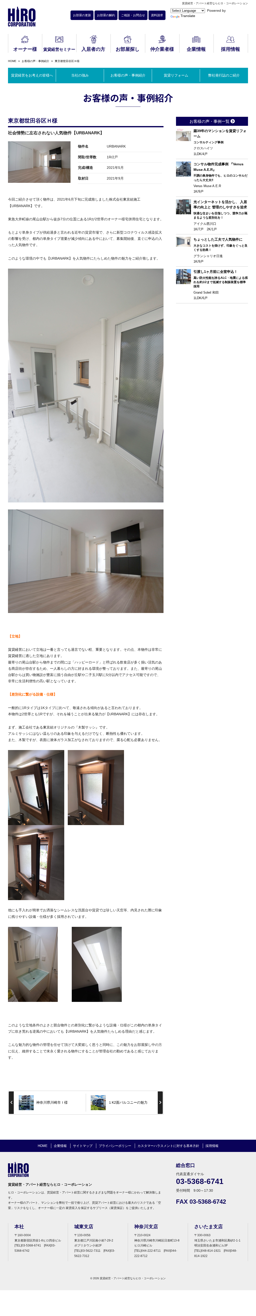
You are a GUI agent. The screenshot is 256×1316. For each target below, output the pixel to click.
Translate (187, 16)
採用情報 (230, 49)
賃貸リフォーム (176, 75)
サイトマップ (82, 1146)
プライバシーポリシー (115, 1146)
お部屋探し (128, 49)
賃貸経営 (15, 649)
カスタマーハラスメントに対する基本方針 (168, 1146)
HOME (12, 61)
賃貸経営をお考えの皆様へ (32, 75)
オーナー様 (25, 49)
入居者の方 (93, 49)
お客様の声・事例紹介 (35, 61)
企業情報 (196, 49)
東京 (126, 199)
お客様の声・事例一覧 (210, 121)
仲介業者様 (162, 49)
